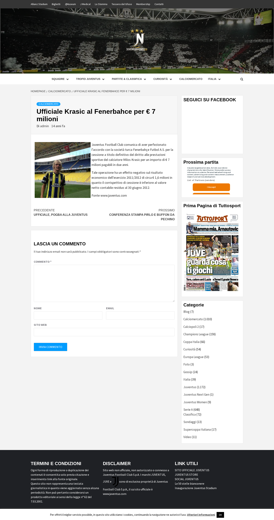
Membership (143, 4)
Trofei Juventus (88, 78)
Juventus (189, 387)
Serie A (188, 410)
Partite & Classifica (127, 78)
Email (110, 308)
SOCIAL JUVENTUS (187, 479)
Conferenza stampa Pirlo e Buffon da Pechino (142, 215)
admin (45, 126)
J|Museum (70, 4)
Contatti (159, 4)
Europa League (193, 357)
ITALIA (212, 78)
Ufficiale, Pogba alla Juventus (61, 212)
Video (187, 437)
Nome (38, 308)
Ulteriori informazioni (201, 514)
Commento (42, 261)
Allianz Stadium (39, 4)
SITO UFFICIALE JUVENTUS (192, 470)
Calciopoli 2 (191, 327)
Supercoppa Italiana (197, 429)
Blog (186, 312)
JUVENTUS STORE (186, 474)
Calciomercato (190, 78)
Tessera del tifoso (122, 4)
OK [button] (220, 514)
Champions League (196, 334)
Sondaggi (189, 422)
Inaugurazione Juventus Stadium (196, 488)
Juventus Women (195, 402)
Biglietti (56, 4)
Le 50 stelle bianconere (189, 483)
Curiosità (160, 78)
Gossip (187, 372)
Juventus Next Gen (196, 394)
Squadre (58, 78)
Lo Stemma (101, 4)
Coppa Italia (191, 342)
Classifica (189, 414)
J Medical (85, 4)
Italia (186, 379)
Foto (186, 364)
